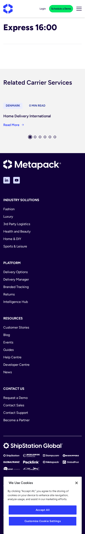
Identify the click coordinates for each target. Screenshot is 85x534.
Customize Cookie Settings (43, 521)
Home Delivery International (27, 116)
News (7, 372)
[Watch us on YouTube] (16, 180)
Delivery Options (15, 272)
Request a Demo (15, 398)
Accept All (43, 509)
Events (8, 342)
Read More (11, 125)
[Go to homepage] (8, 9)
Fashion (9, 209)
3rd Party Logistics (16, 224)
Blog (6, 335)
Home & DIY (12, 239)
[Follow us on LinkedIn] (6, 180)
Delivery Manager (16, 279)
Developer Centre (16, 365)
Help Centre (12, 357)
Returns (9, 294)
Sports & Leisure (15, 246)
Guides (8, 350)
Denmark (13, 105)
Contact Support (15, 413)
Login (43, 8)
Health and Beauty (17, 231)
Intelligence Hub (15, 302)
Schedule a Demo (61, 8)
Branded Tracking (16, 287)
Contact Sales (13, 405)
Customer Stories (16, 327)
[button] (30, 137)
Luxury (8, 216)
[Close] (76, 482)
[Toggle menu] (79, 9)
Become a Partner (16, 420)
